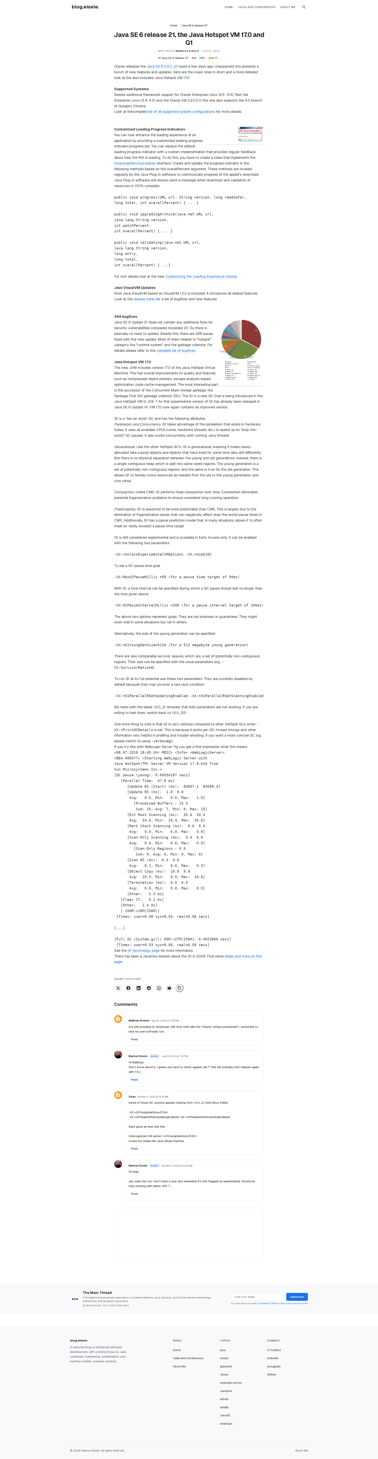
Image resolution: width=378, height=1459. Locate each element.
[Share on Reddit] (149, 988)
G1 (194, 58)
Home (229, 7)
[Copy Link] (179, 988)
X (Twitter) (274, 1350)
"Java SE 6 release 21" (194, 25)
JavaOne (226, 1391)
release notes (144, 299)
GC (202, 58)
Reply (134, 1039)
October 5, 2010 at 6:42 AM (177, 1165)
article (224, 1399)
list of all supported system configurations (181, 111)
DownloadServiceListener (135, 163)
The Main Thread (97, 1292)
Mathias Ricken (139, 1020)
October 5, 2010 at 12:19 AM (152, 1096)
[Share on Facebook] (128, 988)
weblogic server (231, 1383)
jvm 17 (213, 58)
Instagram (274, 1366)
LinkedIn (272, 1358)
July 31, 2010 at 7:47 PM (175, 1056)
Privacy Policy (285, 1303)
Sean (132, 1096)
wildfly (224, 1407)
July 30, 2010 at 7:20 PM (165, 1020)
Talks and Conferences (257, 7)
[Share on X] (118, 988)
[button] (304, 7)
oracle (224, 1358)
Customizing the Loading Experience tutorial (201, 276)
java (222, 1350)
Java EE (225, 1415)
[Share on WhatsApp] (159, 988)
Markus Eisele (138, 1056)
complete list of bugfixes (175, 350)
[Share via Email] (169, 988)
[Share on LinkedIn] (139, 988)
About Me (287, 7)
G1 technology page (144, 950)
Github (271, 1374)
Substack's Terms (268, 1303)
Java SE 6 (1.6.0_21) (163, 66)
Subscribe (297, 1297)
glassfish (226, 1366)
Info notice (302, 1303)
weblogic (226, 1423)
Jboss (224, 1374)
